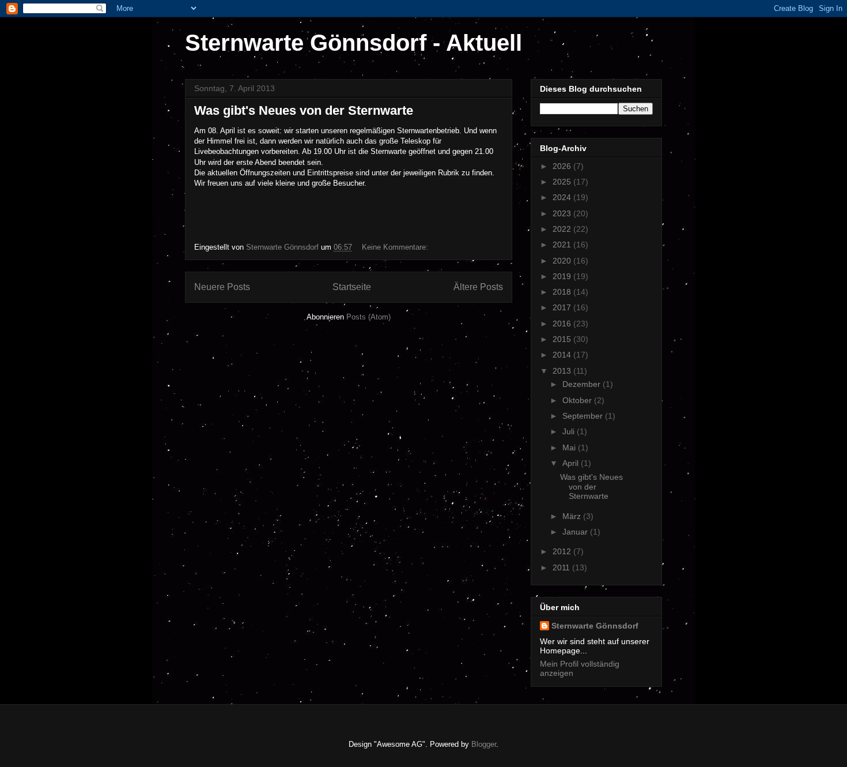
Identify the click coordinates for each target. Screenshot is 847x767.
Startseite (351, 287)
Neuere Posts (222, 287)
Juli (569, 431)
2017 (563, 307)
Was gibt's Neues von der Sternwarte (303, 110)
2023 (563, 213)
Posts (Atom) (368, 317)
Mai (570, 447)
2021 (563, 244)
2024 (563, 197)
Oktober (578, 400)
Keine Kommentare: (396, 247)
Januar (576, 531)
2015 (563, 339)
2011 (562, 567)
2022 (563, 229)
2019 (563, 276)
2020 (563, 260)
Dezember (582, 384)
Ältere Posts (478, 287)
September (583, 415)
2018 (563, 291)
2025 (563, 181)
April (571, 463)
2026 (563, 166)
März (572, 516)
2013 (563, 370)
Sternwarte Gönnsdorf (594, 625)
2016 (563, 323)
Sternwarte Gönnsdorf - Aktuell (353, 42)
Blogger (483, 744)
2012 (563, 551)
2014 (563, 354)
